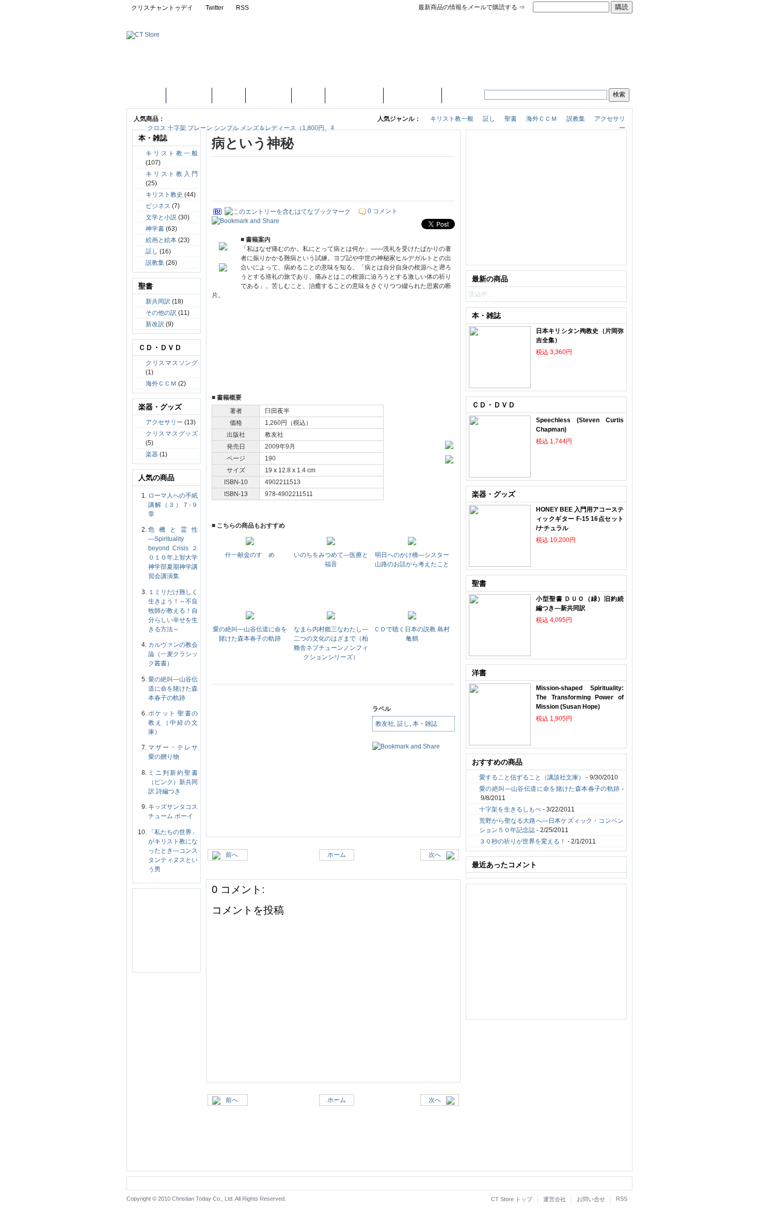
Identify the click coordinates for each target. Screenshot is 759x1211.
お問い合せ (591, 1199)
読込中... (480, 294)
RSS (242, 7)
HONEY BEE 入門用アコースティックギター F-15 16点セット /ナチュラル (580, 519)
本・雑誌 (268, 95)
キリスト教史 (164, 194)
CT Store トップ (511, 1199)
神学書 (155, 228)
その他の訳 (161, 312)
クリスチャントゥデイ (162, 7)
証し (489, 118)
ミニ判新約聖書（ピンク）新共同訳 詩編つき (173, 782)
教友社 (384, 723)
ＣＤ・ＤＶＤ (354, 95)
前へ (236, 854)
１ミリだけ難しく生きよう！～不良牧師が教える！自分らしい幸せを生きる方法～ (173, 610)
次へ (431, 854)
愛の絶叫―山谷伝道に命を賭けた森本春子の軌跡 (173, 689)
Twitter (214, 7)
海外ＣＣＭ (541, 118)
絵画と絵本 (161, 240)
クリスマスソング (172, 363)
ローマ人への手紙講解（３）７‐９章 (173, 505)
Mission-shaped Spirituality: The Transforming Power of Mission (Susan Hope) (580, 697)
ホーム (146, 95)
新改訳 (155, 324)
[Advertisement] (333, 180)
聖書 (229, 95)
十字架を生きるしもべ (510, 809)
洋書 (308, 95)
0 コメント (383, 211)
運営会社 (554, 1199)
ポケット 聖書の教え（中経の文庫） (173, 723)
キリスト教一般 (451, 118)
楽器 (152, 454)
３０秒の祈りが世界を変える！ (522, 841)
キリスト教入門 (172, 174)
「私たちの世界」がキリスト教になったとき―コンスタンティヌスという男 (173, 850)
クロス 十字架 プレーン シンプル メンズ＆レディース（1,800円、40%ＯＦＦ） (241, 128)
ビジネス (158, 206)
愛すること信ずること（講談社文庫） (531, 777)
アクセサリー (164, 422)
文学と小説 (161, 217)
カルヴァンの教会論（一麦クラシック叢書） (173, 654)
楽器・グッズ (412, 95)
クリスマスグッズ (172, 433)
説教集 (575, 118)
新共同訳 (158, 301)
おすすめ (189, 95)
